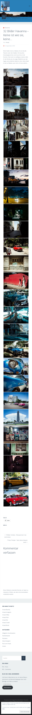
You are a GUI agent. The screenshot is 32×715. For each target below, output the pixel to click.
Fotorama (7, 27)
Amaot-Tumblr (6, 622)
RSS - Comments (6, 669)
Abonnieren (7, 687)
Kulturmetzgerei (6, 641)
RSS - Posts (5, 667)
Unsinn (4, 646)
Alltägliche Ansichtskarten (8, 633)
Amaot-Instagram (6, 612)
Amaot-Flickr (5, 617)
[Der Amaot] (5, 6)
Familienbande (6, 635)
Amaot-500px (5, 615)
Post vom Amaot (6, 643)
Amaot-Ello (5, 620)
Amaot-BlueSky (6, 609)
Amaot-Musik (5, 625)
